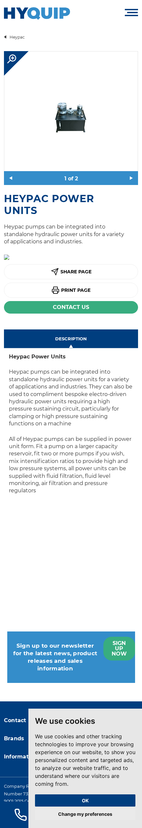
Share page (75, 272)
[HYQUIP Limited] (37, 13)
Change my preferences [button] (85, 814)
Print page (75, 290)
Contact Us (71, 307)
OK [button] (85, 800)
